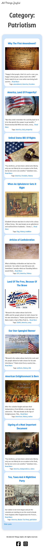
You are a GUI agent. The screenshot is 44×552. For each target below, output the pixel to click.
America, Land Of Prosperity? (22, 92)
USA (29, 368)
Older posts (8, 524)
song (29, 322)
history (30, 176)
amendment (17, 84)
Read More (15, 82)
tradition (28, 231)
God (23, 129)
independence (25, 469)
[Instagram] (25, 544)
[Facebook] (18, 544)
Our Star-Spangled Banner (22, 330)
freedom (32, 84)
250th (19, 322)
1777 (18, 273)
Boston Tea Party (23, 519)
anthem (19, 368)
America (25, 84)
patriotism (33, 519)
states (32, 469)
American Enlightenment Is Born (22, 376)
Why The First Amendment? (22, 43)
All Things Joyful (11, 2)
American (18, 416)
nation (30, 416)
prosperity (28, 129)
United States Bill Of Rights (22, 137)
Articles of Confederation (22, 239)
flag (18, 231)
